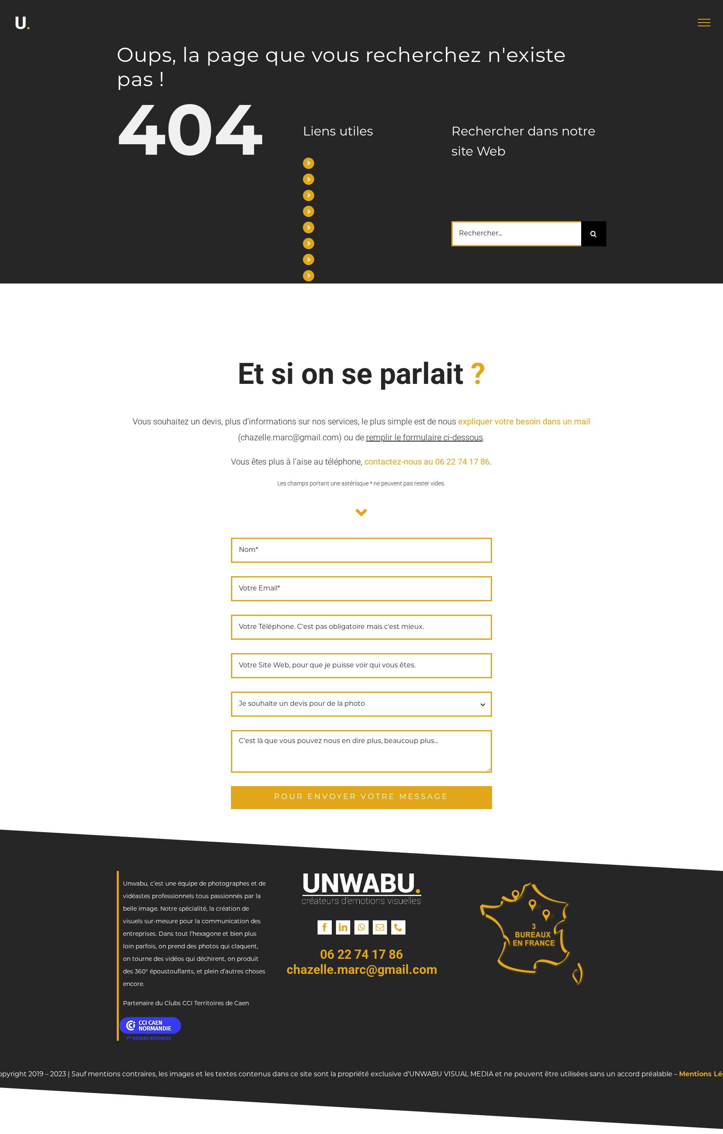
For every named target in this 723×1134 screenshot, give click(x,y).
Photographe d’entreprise (362, 179)
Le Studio (335, 227)
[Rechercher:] (516, 234)
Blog (326, 243)
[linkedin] (343, 927)
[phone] (398, 927)
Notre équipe (341, 211)
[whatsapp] (361, 927)
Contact (332, 275)
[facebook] (325, 927)
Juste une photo (346, 259)
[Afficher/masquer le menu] (704, 22)
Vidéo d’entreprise (349, 195)
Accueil (331, 163)
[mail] (380, 927)
